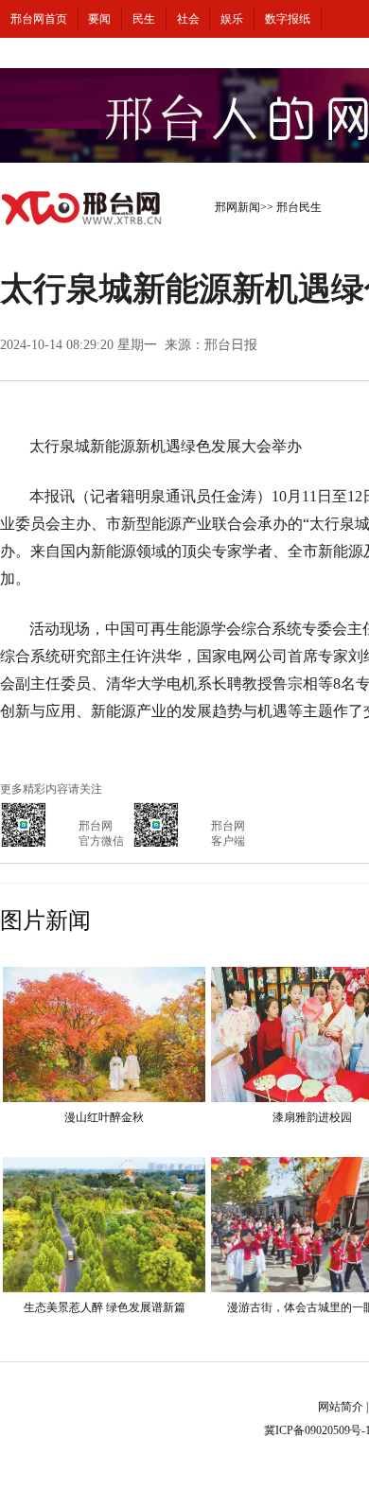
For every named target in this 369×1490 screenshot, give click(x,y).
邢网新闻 (237, 207)
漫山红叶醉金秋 (104, 1117)
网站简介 (340, 1406)
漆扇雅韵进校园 (312, 1117)
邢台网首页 (38, 19)
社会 (188, 19)
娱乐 (231, 19)
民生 (143, 19)
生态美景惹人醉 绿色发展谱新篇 (104, 1307)
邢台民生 (299, 207)
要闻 (99, 19)
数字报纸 (287, 19)
